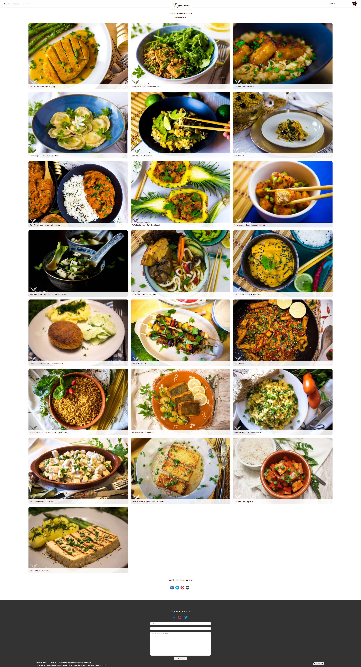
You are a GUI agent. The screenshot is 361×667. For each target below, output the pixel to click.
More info (103, 665)
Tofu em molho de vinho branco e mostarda (148, 502)
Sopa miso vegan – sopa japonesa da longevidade (48, 294)
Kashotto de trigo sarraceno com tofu (146, 87)
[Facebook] (172, 587)
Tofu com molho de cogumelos (41, 502)
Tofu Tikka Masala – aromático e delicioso (45, 225)
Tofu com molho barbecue (244, 87)
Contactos (26, 4)
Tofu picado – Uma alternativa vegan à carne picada (48, 432)
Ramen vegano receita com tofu (144, 294)
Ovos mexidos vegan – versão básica (247, 432)
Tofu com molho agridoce (243, 502)
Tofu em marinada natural (39, 571)
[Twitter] (177, 587)
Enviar (180, 659)
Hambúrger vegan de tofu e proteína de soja (46, 363)
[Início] (180, 5)
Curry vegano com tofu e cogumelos (247, 294)
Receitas (7, 4)
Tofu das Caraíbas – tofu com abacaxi (146, 225)
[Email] (187, 587)
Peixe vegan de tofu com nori (143, 432)
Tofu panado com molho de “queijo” (43, 87)
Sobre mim (16, 4)
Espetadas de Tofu (139, 363)
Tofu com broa (239, 156)
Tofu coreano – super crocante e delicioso (249, 225)
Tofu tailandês (239, 363)
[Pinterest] (182, 587)
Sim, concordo (319, 663)
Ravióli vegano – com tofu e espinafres (44, 156)
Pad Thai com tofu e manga (142, 156)
